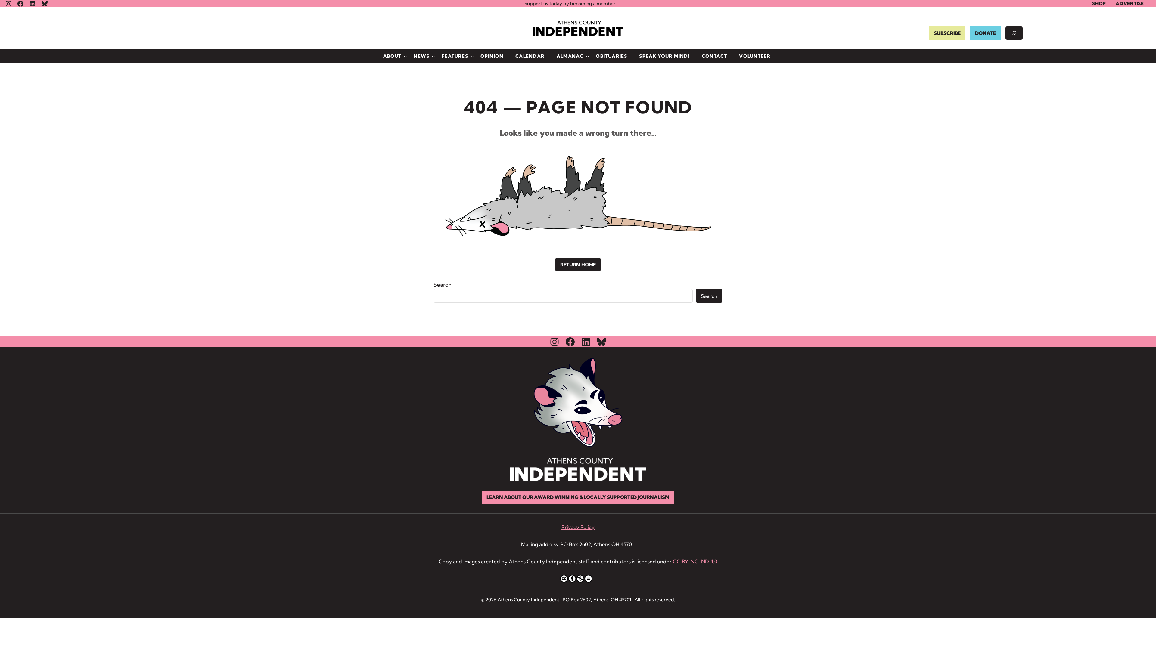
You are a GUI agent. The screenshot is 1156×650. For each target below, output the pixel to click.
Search (443, 284)
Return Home (578, 265)
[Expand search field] (1014, 33)
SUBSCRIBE (947, 33)
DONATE (985, 33)
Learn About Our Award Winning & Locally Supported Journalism (578, 497)
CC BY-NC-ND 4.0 (695, 561)
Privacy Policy (578, 527)
